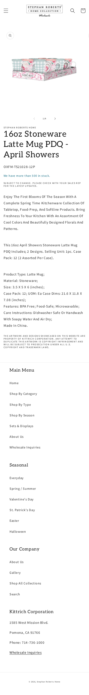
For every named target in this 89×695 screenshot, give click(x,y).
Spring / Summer (22, 488)
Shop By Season (21, 415)
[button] (6, 10)
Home (14, 383)
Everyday (16, 478)
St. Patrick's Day (22, 510)
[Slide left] (34, 118)
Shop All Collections (25, 583)
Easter (14, 520)
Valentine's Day (21, 499)
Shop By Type (20, 404)
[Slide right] (55, 118)
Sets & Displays (21, 426)
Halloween (17, 531)
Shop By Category (23, 394)
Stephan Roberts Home (48, 681)
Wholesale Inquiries (24, 447)
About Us (16, 436)
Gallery (15, 572)
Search (14, 594)
